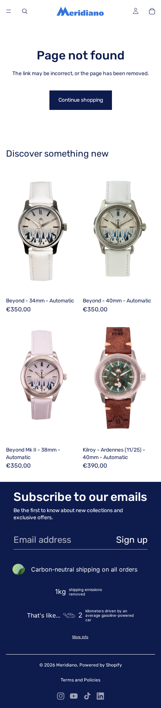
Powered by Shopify (100, 665)
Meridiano (66, 665)
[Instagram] (60, 696)
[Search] (24, 11)
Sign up (132, 540)
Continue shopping (80, 100)
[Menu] (8, 11)
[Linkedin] (100, 696)
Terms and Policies (80, 680)
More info (80, 637)
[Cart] (152, 11)
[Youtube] (73, 696)
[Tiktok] (87, 696)
